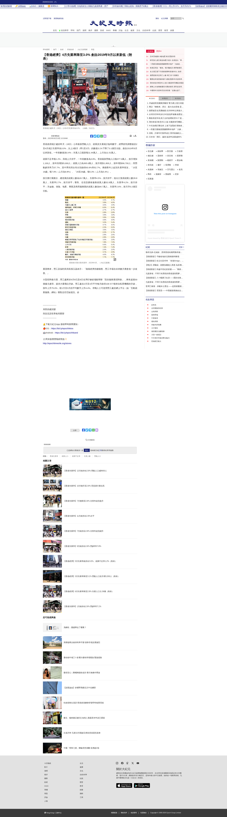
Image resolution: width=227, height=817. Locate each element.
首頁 (55, 30)
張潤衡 (168, 165)
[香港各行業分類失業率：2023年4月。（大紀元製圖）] (90, 228)
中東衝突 (154, 318)
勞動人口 (97, 456)
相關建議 (114, 813)
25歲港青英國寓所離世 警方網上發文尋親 (166, 103)
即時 (72, 30)
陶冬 (150, 174)
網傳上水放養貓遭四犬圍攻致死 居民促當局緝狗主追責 (166, 87)
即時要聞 (46, 49)
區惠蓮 (150, 179)
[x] (132, 763)
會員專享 (65, 30)
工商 (81, 797)
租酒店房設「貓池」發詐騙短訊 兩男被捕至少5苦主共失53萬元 (166, 68)
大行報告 (154, 328)
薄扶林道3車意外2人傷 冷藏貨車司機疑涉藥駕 (167, 83)
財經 (102, 30)
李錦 (177, 165)
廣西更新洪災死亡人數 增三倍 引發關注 (164, 75)
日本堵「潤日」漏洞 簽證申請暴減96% (165, 137)
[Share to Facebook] (91, 136)
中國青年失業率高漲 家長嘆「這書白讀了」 (166, 90)
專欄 (115, 30)
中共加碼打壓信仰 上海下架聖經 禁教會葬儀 (166, 126)
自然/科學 (146, 30)
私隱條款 (143, 813)
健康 (132, 30)
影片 (46, 767)
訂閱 (100, 450)
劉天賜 (170, 151)
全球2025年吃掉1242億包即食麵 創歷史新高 (166, 114)
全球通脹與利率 (157, 308)
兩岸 (90, 30)
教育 (166, 30)
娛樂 (172, 30)
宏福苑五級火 (156, 341)
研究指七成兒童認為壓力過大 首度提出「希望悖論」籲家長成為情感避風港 (166, 60)
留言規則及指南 (47, 444)
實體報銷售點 (59, 18)
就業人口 (65, 456)
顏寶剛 (160, 160)
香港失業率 (54, 456)
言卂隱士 (171, 170)
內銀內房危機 (156, 325)
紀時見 (153, 305)
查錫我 (168, 174)
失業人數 (87, 456)
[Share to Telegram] (98, 136)
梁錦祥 (160, 156)
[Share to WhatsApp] (101, 136)
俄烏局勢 (154, 321)
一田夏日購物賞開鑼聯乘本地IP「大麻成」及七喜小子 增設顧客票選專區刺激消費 (166, 64)
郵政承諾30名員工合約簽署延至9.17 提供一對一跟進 (166, 118)
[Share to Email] (104, 136)
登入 (86, 450)
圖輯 (81, 793)
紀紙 (154, 30)
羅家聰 (180, 156)
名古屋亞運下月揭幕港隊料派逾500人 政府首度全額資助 (166, 72)
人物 (46, 801)
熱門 (78, 30)
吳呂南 (170, 156)
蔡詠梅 (180, 160)
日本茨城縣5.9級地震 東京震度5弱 (162, 56)
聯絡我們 (124, 813)
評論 (120, 30)
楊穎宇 (170, 160)
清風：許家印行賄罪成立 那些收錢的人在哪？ (166, 133)
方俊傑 (180, 151)
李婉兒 (160, 170)
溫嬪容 (158, 174)
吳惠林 (150, 170)
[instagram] (117, 763)
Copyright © (154, 813)
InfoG (108, 30)
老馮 (181, 170)
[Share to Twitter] (95, 136)
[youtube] (138, 763)
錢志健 (150, 156)
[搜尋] (183, 18)
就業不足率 (76, 456)
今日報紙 (47, 763)
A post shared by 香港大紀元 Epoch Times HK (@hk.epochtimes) (172, 238)
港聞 (84, 30)
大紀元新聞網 (82, 49)
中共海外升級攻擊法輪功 (160, 338)
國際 (96, 30)
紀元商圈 (164, 18)
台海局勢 (154, 311)
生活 (126, 30)
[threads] (127, 763)
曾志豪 (150, 151)
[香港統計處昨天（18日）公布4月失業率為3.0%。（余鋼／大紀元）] (90, 94)
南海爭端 (154, 315)
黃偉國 (150, 160)
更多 (177, 174)
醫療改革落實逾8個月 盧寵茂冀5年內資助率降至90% (167, 79)
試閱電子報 (47, 18)
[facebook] (122, 763)
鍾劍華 (160, 151)
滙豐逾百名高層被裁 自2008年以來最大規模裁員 (166, 111)
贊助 (157, 18)
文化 (138, 30)
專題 (92, 49)
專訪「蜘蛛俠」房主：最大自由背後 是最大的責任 (166, 107)
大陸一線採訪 (156, 335)
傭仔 (159, 165)
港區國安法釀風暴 (158, 331)
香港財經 (70, 49)
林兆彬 (150, 165)
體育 (160, 30)
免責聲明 (134, 813)
